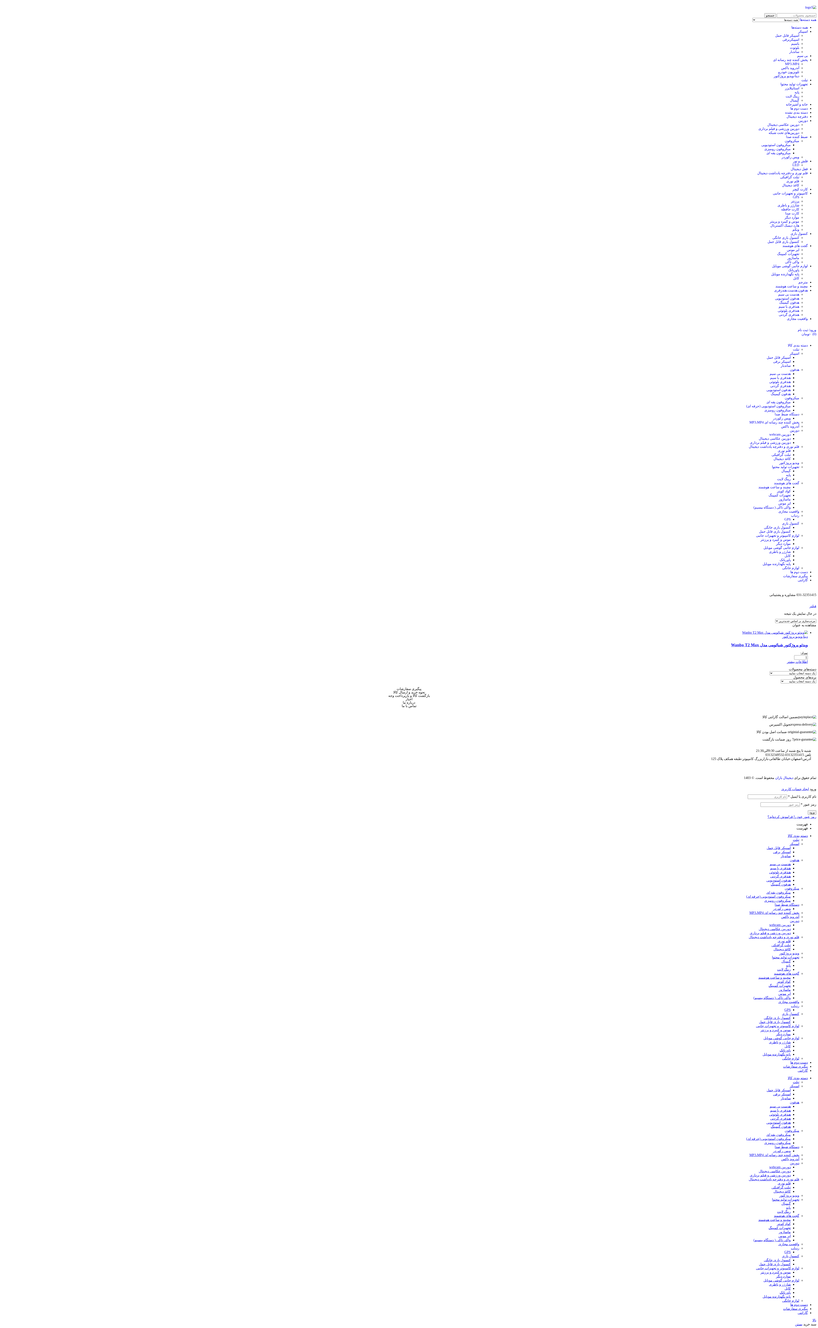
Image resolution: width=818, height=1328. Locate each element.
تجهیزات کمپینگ (788, 254)
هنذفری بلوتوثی (788, 310)
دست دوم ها (799, 108)
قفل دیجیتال (799, 169)
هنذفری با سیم (789, 306)
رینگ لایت (792, 96)
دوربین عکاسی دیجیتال (783, 124)
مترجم (803, 282)
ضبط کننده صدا (797, 137)
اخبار (409, 699)
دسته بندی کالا (798, 836)
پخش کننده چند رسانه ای (790, 60)
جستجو (770, 15)
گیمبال (794, 100)
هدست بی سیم (788, 294)
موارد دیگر (792, 217)
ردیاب (795, 1006)
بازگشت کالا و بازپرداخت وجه (409, 695)
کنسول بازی (799, 233)
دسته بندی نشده (796, 112)
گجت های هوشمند (795, 246)
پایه (797, 92)
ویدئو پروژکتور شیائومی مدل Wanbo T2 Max (769, 645)
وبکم (795, 229)
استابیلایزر (792, 88)
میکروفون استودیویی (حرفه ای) (768, 896)
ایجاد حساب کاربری (795, 789)
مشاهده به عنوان (804, 625)
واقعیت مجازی (797, 318)
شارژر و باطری (788, 205)
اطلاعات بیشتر (797, 662)
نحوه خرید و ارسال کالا (409, 692)
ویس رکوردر (790, 157)
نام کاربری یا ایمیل (802, 796)
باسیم (795, 43)
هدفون (794, 860)
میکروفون (792, 141)
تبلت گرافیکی (789, 177)
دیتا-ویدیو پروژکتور (786, 76)
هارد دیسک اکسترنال (784, 225)
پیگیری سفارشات (409, 689)
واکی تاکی (792, 262)
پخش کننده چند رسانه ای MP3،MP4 (774, 913)
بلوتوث (794, 47)
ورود (812, 812)
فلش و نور (800, 161)
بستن (798, 1324)
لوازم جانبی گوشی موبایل (790, 266)
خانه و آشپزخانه (797, 104)
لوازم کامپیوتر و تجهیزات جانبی (777, 1026)
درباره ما (409, 702)
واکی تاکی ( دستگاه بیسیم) (772, 998)
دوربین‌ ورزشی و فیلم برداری (778, 128)
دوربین (803, 120)
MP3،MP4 (792, 64)
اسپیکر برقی (782, 852)
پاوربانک (793, 270)
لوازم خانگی (790, 1058)
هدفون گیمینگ (789, 302)
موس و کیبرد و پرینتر (784, 221)
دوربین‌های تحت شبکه (784, 133)
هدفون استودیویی (787, 298)
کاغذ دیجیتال (790, 185)
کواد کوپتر (784, 981)
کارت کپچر (800, 189)
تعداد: (804, 653)
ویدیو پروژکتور (789, 953)
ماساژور (793, 258)
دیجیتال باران (784, 778)
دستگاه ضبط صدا (787, 904)
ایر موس (793, 250)
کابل (796, 278)
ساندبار (794, 52)
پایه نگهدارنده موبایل (785, 274)
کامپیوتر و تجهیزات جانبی (790, 193)
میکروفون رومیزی (777, 149)
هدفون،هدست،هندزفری (791, 290)
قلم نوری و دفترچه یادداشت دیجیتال (782, 173)
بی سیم (802, 56)
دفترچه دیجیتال (797, 116)
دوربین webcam (780, 925)
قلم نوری (792, 181)
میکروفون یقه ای (778, 153)
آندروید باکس (790, 68)
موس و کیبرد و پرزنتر (775, 1030)
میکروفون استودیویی (776, 145)
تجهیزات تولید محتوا (794, 84)
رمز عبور (808, 804)
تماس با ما (409, 706)
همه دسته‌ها (799, 27)
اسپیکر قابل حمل (787, 35)
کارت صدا (792, 213)
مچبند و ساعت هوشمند (791, 286)
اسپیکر (803, 31)
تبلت (804, 80)
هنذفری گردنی (789, 314)
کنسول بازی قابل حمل (783, 242)
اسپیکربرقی (790, 39)
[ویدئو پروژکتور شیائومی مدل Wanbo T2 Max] (775, 632)
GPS (796, 197)
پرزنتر (795, 201)
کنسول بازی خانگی (785, 237)
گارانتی (803, 1070)
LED (795, 165)
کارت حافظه (790, 209)
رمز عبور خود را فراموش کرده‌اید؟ (792, 817)
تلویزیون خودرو (788, 72)
